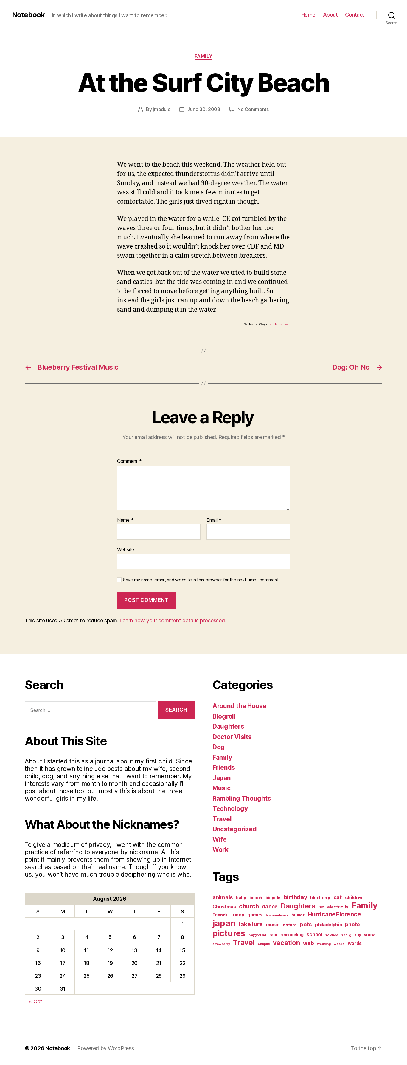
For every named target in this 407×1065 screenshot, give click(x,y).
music (273, 924)
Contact (354, 15)
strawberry (221, 944)
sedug (346, 935)
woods (339, 944)
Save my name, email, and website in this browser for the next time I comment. (201, 580)
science (331, 935)
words (355, 943)
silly (358, 935)
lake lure (251, 924)
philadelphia (328, 924)
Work (220, 849)
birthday (295, 897)
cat (337, 897)
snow (369, 934)
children (354, 897)
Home (308, 15)
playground (257, 935)
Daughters (228, 726)
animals (222, 897)
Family (203, 56)
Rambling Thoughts (241, 798)
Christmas (224, 907)
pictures (228, 933)
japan (224, 923)
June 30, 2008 (203, 109)
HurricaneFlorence (334, 914)
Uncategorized (234, 829)
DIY (321, 907)
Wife (219, 839)
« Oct (35, 1001)
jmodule (161, 109)
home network (277, 915)
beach (272, 324)
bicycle (272, 897)
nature (289, 924)
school (314, 934)
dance (270, 906)
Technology (230, 808)
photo (352, 924)
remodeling (291, 934)
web (308, 943)
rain (273, 934)
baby (241, 897)
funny (237, 915)
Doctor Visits (232, 737)
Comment (129, 461)
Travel (222, 819)
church (249, 906)
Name (125, 520)
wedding (323, 944)
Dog (218, 747)
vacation (286, 943)
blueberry (320, 897)
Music (221, 788)
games (254, 915)
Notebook (28, 14)
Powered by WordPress (105, 1048)
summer (284, 324)
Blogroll (224, 716)
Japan (221, 778)
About (330, 15)
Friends (223, 767)
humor (298, 915)
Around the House (239, 706)
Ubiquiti (264, 944)
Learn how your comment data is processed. (172, 620)
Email (213, 520)
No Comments (253, 109)
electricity (337, 907)
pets (306, 924)
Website (125, 549)
